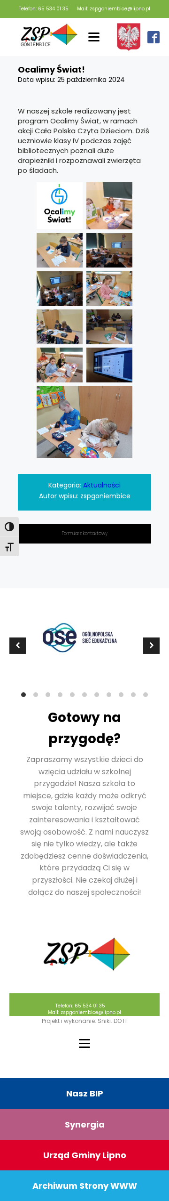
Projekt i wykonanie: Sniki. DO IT (85, 1021)
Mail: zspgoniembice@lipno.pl (113, 9)
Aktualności (102, 485)
